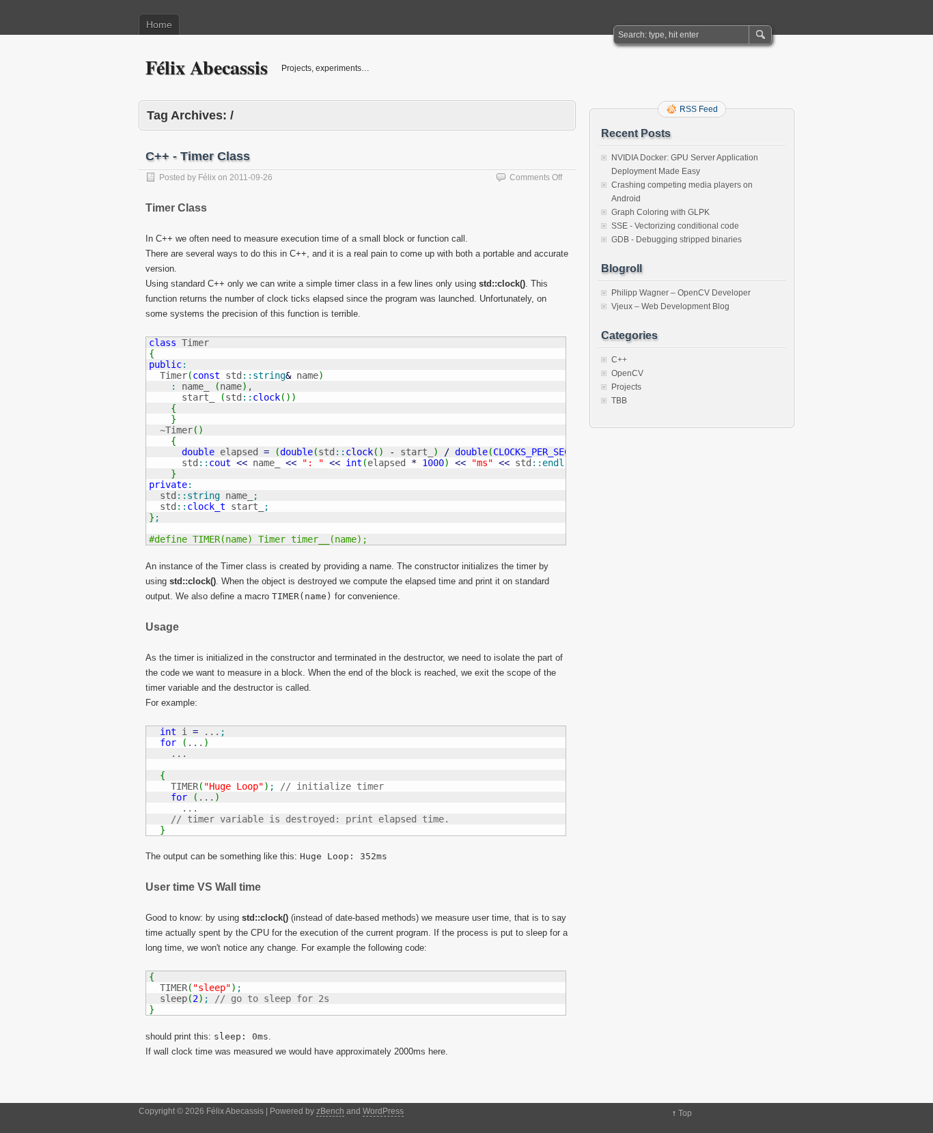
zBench (330, 1111)
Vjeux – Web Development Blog (670, 306)
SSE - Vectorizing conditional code (675, 226)
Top (685, 1113)
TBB (619, 400)
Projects (626, 387)
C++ (619, 359)
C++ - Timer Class (197, 156)
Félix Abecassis (206, 67)
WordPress (383, 1111)
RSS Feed (699, 109)
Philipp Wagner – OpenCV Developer (681, 293)
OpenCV (627, 373)
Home (159, 24)
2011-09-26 (251, 177)
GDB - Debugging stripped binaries (676, 239)
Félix (207, 177)
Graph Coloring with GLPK (660, 212)
